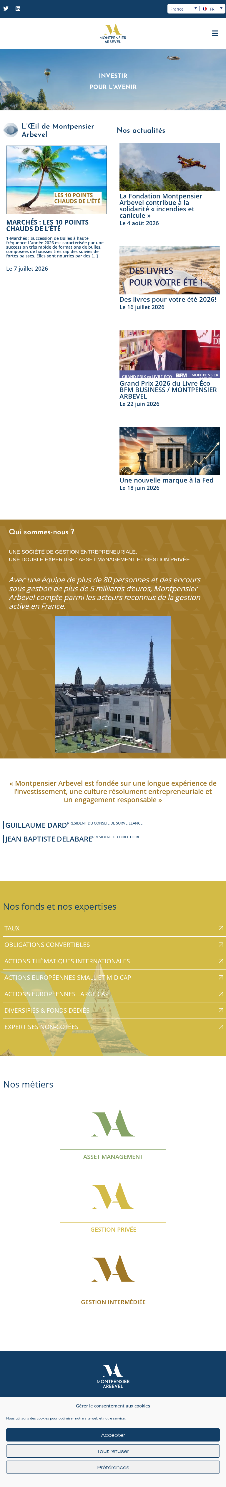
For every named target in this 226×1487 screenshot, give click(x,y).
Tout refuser (113, 1451)
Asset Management (113, 1157)
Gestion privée (113, 1229)
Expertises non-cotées (41, 1027)
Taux (11, 928)
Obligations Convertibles (47, 944)
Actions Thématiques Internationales (67, 961)
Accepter (113, 1435)
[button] (215, 33)
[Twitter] (6, 8)
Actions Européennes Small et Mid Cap (67, 977)
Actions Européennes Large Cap (56, 994)
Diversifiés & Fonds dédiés (47, 1010)
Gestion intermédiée (113, 1302)
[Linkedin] (18, 8)
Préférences (113, 1467)
